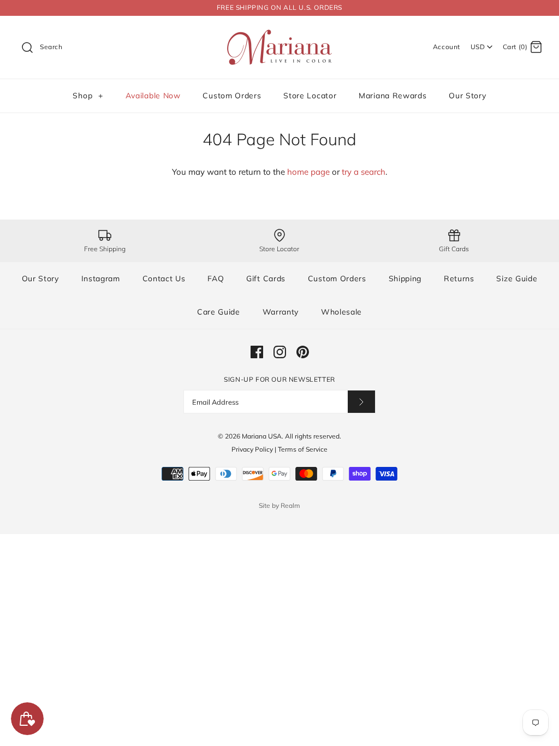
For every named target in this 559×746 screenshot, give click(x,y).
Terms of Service (303, 449)
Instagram (100, 278)
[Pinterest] (302, 352)
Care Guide (218, 312)
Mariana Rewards (393, 95)
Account (446, 47)
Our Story (467, 95)
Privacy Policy (252, 449)
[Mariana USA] (279, 33)
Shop (88, 95)
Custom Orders (232, 95)
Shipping (405, 278)
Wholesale (341, 312)
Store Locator (309, 95)
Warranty (281, 312)
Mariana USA (262, 436)
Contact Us (164, 278)
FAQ (215, 278)
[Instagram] (279, 352)
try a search (363, 172)
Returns (459, 278)
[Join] (361, 401)
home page (308, 172)
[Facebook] (257, 352)
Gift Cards (266, 278)
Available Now (153, 95)
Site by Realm (279, 505)
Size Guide (516, 278)
